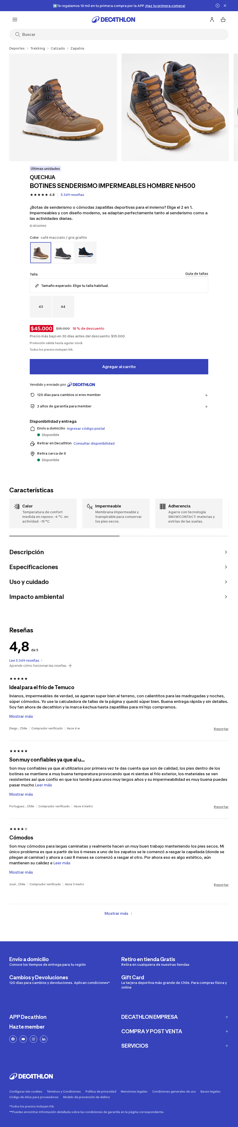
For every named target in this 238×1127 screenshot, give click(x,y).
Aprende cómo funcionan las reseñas (37, 665)
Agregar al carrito (119, 366)
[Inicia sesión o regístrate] (212, 19)
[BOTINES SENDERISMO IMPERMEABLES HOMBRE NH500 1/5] (63, 107)
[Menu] (14, 19)
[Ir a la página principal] (113, 19)
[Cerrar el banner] (225, 5)
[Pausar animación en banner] (217, 5)
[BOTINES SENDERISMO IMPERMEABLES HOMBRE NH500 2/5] (175, 107)
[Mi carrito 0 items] (223, 19)
